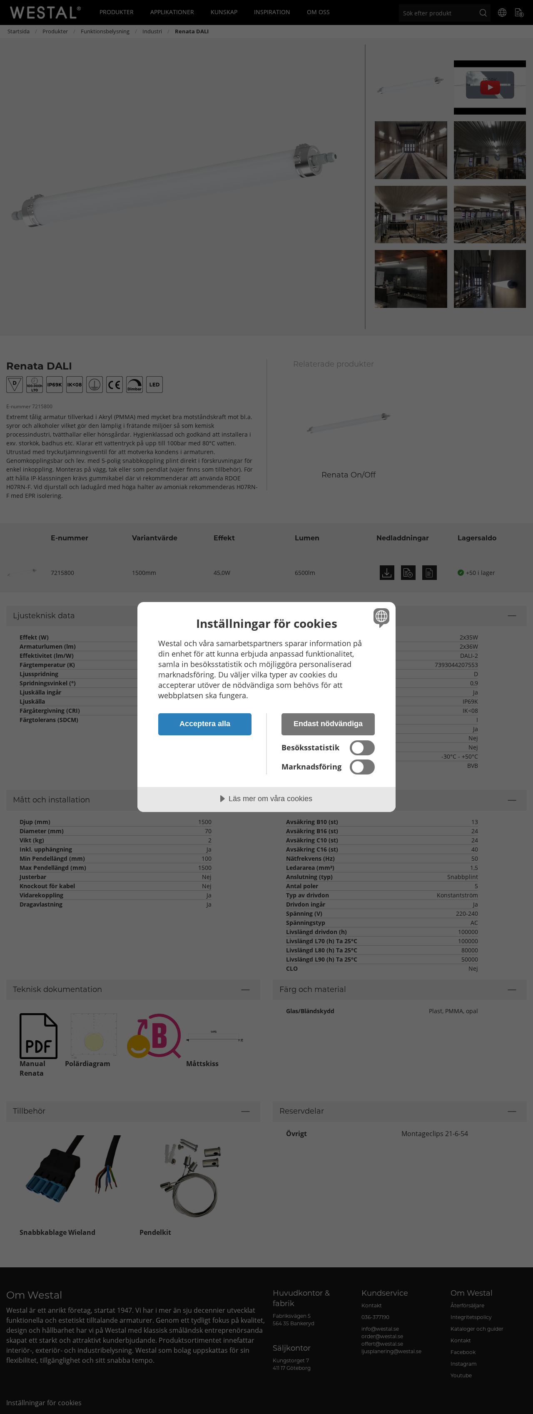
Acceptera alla (204, 723)
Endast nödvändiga (328, 723)
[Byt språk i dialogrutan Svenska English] (380, 617)
